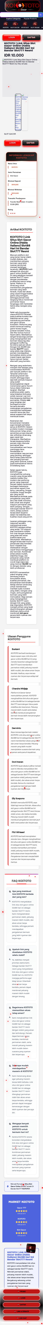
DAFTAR (31, 37)
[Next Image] (39, 78)
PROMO (23, 1292)
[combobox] (19, 14)
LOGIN (12, 37)
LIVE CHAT (23, 1318)
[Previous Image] (4, 78)
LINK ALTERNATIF (23, 1312)
